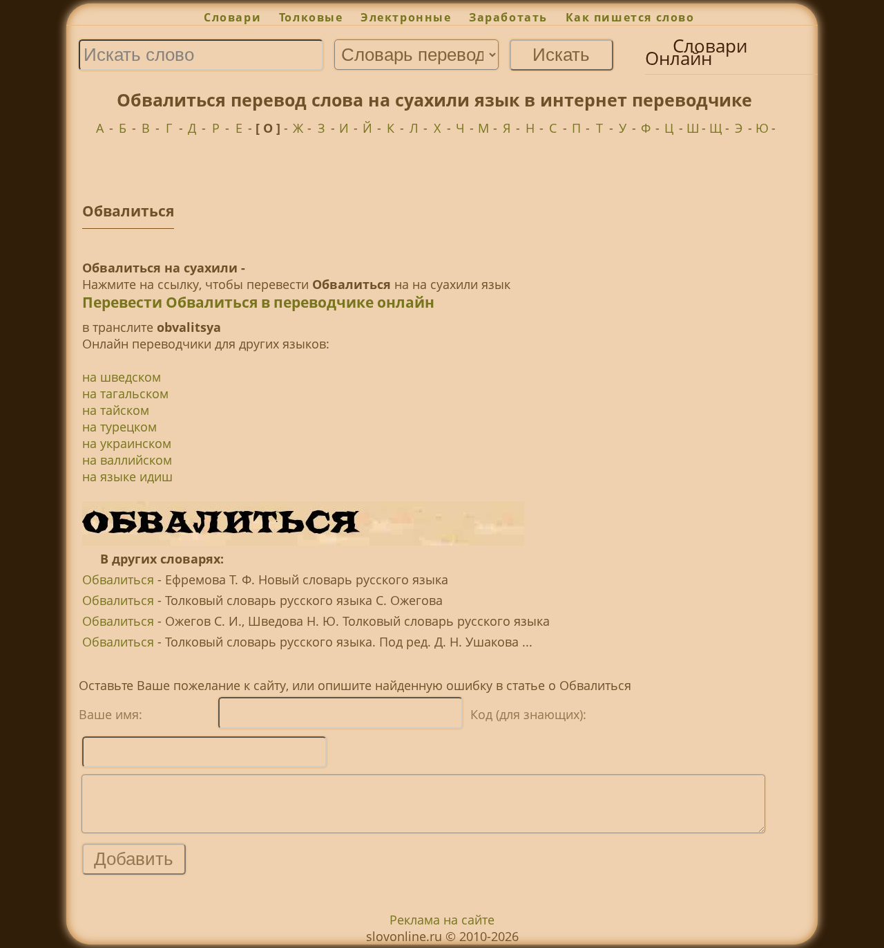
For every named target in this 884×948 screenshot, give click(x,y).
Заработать (508, 17)
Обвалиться (118, 579)
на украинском (126, 443)
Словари (232, 17)
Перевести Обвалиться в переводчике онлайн (258, 302)
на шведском (121, 377)
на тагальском (125, 393)
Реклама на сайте (442, 919)
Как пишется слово (630, 17)
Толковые (311, 17)
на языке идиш (127, 476)
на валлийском (127, 460)
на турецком (119, 426)
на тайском (115, 410)
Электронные (406, 17)
